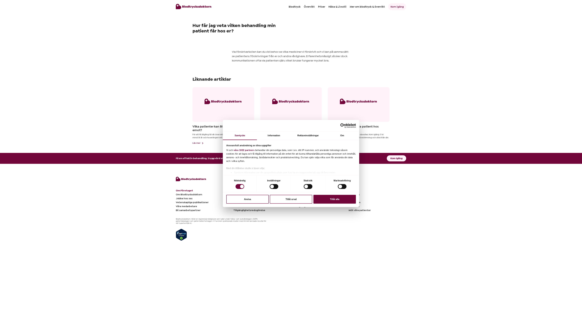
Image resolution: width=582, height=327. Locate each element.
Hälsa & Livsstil (337, 6)
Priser (321, 6)
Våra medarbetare (186, 206)
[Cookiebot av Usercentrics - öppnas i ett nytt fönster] (342, 125)
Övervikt (309, 6)
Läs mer (196, 143)
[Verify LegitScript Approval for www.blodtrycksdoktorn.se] (181, 235)
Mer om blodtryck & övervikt (367, 6)
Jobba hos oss (184, 198)
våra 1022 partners (244, 150)
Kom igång (397, 6)
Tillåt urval (291, 199)
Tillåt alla (334, 199)
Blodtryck (295, 6)
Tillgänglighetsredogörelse (249, 210)
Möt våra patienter (360, 210)
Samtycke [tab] (240, 135)
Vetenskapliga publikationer (192, 202)
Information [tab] (274, 135)
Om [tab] (342, 135)
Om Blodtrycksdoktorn (189, 194)
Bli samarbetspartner (188, 210)
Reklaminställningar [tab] (308, 135)
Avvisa (247, 199)
